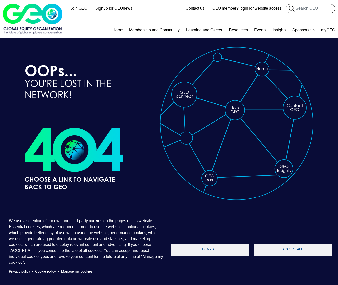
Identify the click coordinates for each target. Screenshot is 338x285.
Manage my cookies (77, 271)
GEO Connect (180, 94)
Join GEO (78, 9)
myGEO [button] (328, 30)
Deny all (210, 249)
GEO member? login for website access (247, 9)
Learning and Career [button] (204, 30)
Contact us (195, 9)
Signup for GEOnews (113, 9)
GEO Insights (282, 168)
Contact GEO (291, 107)
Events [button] (260, 30)
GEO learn (207, 178)
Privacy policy (19, 271)
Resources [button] (238, 30)
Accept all (292, 249)
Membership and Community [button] (154, 30)
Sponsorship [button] (303, 30)
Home (117, 30)
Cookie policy (45, 271)
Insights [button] (279, 30)
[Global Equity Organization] (32, 19)
